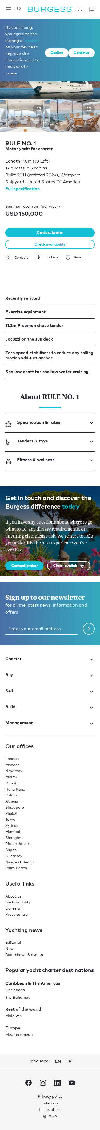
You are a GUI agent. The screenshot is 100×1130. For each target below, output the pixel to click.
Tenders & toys (32, 441)
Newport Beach (19, 862)
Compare (21, 257)
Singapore (14, 807)
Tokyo (10, 819)
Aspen (11, 849)
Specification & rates (38, 422)
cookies (32, 40)
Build (10, 706)
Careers (12, 908)
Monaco (12, 764)
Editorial (13, 942)
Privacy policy (50, 1096)
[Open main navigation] (8, 9)
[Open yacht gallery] (39, 109)
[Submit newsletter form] (89, 629)
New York (13, 770)
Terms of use (50, 1109)
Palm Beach (16, 868)
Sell (9, 690)
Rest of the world (23, 1009)
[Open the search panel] (19, 9)
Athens (11, 801)
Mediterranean (19, 1034)
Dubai (10, 783)
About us (13, 896)
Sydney (11, 825)
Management (19, 722)
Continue (81, 52)
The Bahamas (17, 997)
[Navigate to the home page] (49, 9)
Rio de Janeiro (18, 843)
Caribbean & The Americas (32, 983)
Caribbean (15, 989)
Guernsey (13, 856)
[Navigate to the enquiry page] (92, 9)
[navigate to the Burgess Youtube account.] (72, 1084)
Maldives (13, 1015)
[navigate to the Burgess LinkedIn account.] (57, 1084)
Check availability (49, 244)
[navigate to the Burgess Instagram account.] (43, 1084)
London (12, 758)
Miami (11, 777)
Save (77, 257)
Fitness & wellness (35, 459)
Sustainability (17, 902)
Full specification (22, 188)
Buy (9, 674)
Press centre (16, 914)
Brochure (51, 257)
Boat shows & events (24, 954)
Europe (12, 1027)
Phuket (11, 813)
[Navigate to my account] (80, 9)
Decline (56, 52)
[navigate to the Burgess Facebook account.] (28, 1084)
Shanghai (13, 837)
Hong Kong (15, 789)
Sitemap (50, 1103)
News (10, 948)
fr (69, 1061)
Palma (11, 795)
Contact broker (50, 232)
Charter (13, 658)
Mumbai (12, 831)
